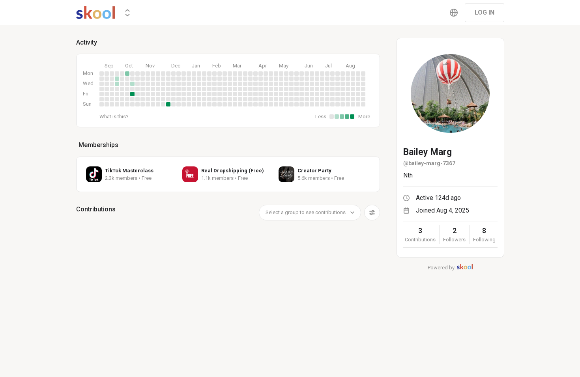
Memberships (98, 145)
